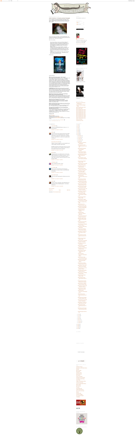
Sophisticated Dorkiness (80, 389)
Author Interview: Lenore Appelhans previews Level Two (82, 146)
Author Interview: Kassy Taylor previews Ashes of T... (82, 278)
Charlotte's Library (79, 372)
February (79, 321)
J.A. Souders (53, 167)
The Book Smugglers (79, 394)
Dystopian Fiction (55, 120)
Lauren (52, 181)
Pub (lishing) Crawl (79, 388)
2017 (78, 126)
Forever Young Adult (79, 376)
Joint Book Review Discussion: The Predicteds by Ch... (82, 291)
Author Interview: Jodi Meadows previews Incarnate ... (81, 210)
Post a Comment (51, 188)
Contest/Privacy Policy (79, 120)
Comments (79, 24)
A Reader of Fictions (79, 366)
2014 (78, 130)
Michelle (52, 152)
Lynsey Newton (53, 174)
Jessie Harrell (53, 125)
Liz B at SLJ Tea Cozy (79, 382)
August (79, 141)
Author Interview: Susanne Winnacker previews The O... (82, 235)
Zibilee (52, 132)
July (79, 314)
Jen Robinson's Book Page (80, 378)
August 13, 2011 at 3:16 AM (57, 129)
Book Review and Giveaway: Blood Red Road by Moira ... (82, 309)
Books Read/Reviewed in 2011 (80, 113)
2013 (78, 131)
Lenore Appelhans (80, 38)
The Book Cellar (78, 393)
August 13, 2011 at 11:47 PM (57, 150)
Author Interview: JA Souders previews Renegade (59, 18)
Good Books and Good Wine (80, 377)
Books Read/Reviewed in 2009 (81, 115)
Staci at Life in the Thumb (80, 390)
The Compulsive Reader (80, 395)
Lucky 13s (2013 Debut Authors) (81, 383)
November (79, 137)
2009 (78, 325)
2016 (78, 127)
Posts (78, 22)
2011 (78, 134)
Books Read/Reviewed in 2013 (81, 110)
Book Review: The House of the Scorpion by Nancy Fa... (82, 232)
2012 (78, 133)
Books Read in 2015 (79, 108)
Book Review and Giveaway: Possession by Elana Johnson (82, 260)
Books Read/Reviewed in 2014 (81, 109)
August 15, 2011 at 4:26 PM (57, 172)
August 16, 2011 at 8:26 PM (57, 178)
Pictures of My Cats (79, 119)
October (79, 138)
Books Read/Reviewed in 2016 (81, 107)
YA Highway (78, 396)
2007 (78, 328)
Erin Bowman (78, 375)
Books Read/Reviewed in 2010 (81, 114)
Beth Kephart (78, 371)
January (79, 322)
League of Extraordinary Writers (81, 381)
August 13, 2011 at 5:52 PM (57, 139)
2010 (78, 324)
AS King (77, 369)
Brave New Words (57, 117)
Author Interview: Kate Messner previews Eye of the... (82, 295)
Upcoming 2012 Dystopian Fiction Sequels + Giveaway (82, 149)
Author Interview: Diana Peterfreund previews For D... (82, 305)
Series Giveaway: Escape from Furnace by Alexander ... (82, 158)
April (79, 318)
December (79, 135)
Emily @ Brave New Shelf (55, 141)
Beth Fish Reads (78, 370)
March (79, 319)
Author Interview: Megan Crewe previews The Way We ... (82, 194)
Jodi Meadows (53, 162)
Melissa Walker (78, 384)
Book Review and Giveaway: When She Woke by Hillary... (82, 155)
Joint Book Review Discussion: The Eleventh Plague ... (82, 254)
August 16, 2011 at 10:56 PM (57, 186)
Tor (59, 120)
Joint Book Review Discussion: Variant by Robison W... (82, 213)
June (79, 315)
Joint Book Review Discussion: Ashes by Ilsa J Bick (82, 176)
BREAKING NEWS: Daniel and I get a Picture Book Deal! (82, 219)
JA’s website (52, 115)
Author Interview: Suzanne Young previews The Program (82, 251)
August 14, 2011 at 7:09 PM (57, 159)
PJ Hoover (77, 387)
